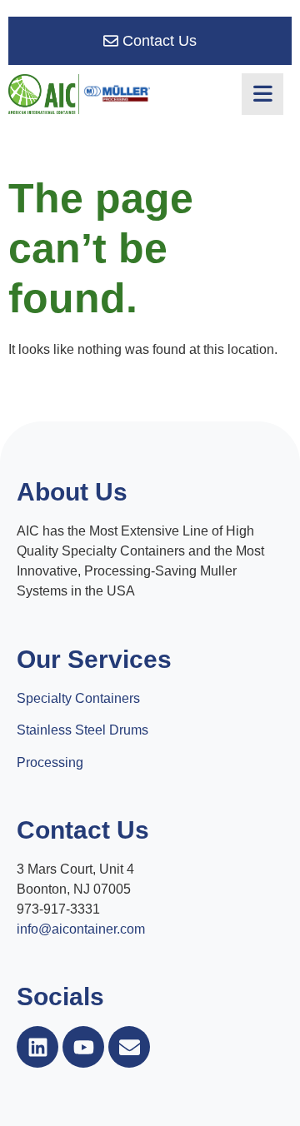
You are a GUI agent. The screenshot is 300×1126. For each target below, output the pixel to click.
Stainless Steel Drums (82, 730)
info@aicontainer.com (81, 929)
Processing (50, 762)
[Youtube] (83, 1047)
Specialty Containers (78, 698)
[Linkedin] (37, 1047)
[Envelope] (129, 1047)
